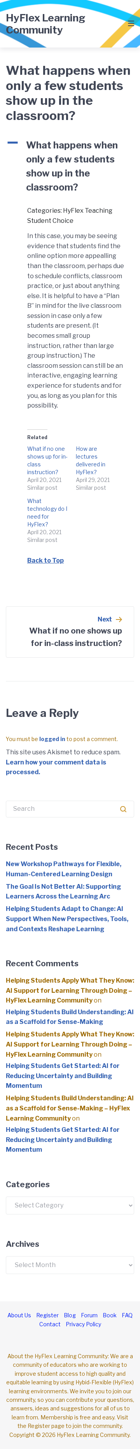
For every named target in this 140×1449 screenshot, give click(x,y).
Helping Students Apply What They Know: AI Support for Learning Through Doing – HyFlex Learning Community (70, 990)
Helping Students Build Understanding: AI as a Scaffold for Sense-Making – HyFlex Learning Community (70, 1108)
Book (110, 1315)
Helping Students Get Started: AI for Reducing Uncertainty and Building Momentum (62, 1075)
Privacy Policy (83, 1324)
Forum (89, 1315)
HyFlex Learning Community (45, 24)
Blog (70, 1315)
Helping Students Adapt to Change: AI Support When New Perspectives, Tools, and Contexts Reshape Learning (67, 918)
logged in (52, 739)
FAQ (127, 1315)
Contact (50, 1324)
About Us (19, 1315)
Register (47, 1315)
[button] (70, 166)
